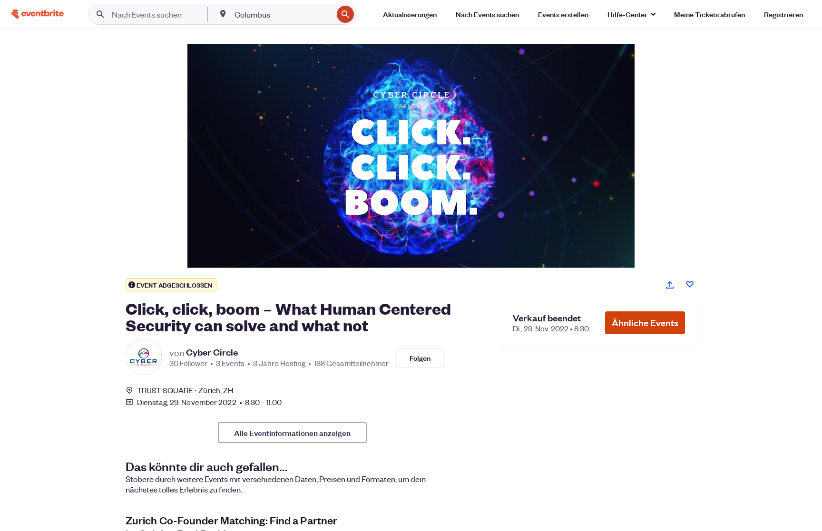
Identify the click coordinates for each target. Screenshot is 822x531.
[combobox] (283, 14)
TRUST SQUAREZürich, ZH (185, 390)
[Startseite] (37, 14)
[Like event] (689, 284)
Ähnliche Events (645, 322)
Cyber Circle (212, 352)
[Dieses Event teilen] (669, 284)
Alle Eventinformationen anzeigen (292, 432)
